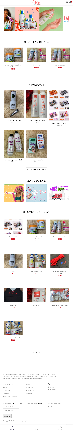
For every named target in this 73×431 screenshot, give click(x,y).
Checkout (29, 394)
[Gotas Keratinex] (60, 54)
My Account (29, 387)
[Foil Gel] (13, 261)
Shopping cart (30, 390)
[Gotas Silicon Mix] (36, 261)
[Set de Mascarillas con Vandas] (59, 261)
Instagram (53, 390)
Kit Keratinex (36, 65)
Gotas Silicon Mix (36, 271)
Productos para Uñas (14, 120)
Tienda (5, 387)
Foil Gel (13, 271)
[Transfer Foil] (13, 226)
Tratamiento (36, 305)
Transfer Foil (13, 237)
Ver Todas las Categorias (36, 169)
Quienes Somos (8, 384)
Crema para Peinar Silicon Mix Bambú (13, 66)
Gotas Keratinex (60, 65)
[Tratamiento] (36, 295)
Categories (6, 390)
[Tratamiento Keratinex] (59, 226)
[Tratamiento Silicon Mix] (13, 327)
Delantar (13, 305)
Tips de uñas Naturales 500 (60, 305)
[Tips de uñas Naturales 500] (59, 295)
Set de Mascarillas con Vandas (60, 272)
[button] (70, 2)
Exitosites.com (41, 421)
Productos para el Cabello (36, 120)
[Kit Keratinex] (36, 54)
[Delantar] (13, 295)
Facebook (52, 387)
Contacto (6, 394)
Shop (14, 194)
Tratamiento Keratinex (60, 237)
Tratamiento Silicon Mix (13, 338)
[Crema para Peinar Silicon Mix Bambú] (13, 54)
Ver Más (36, 352)
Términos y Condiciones (10, 397)
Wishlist (28, 384)
